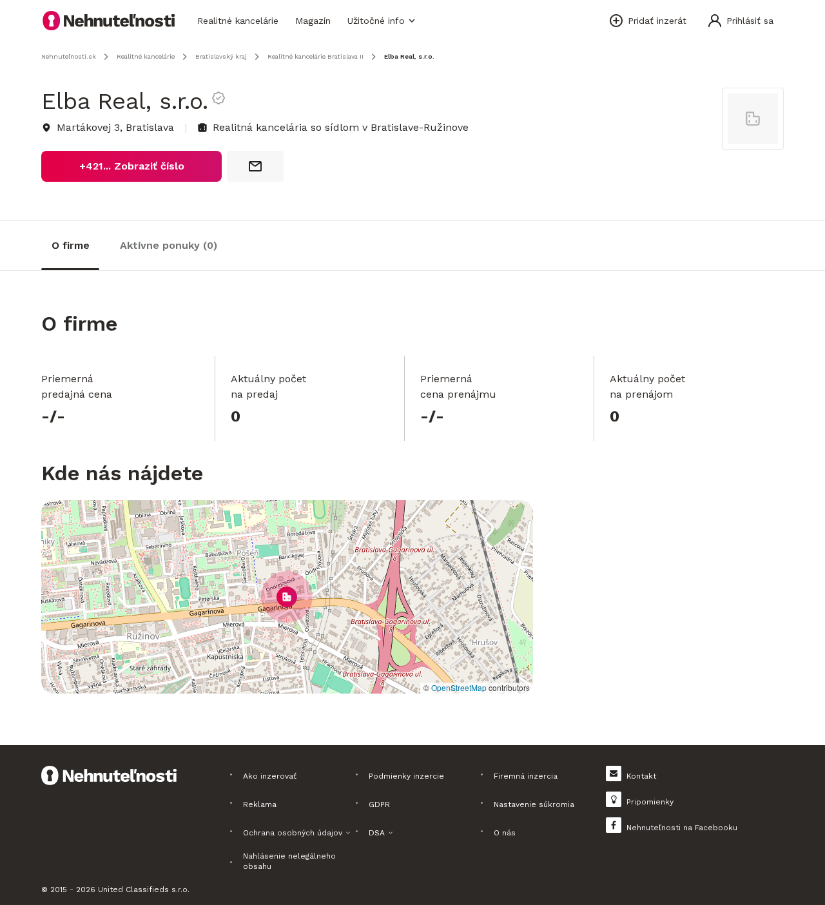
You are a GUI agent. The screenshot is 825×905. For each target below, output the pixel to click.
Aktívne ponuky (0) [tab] (168, 245)
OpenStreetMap (459, 687)
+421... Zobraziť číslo (131, 166)
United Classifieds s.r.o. (143, 889)
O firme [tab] (71, 245)
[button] (287, 597)
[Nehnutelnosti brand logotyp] (109, 20)
